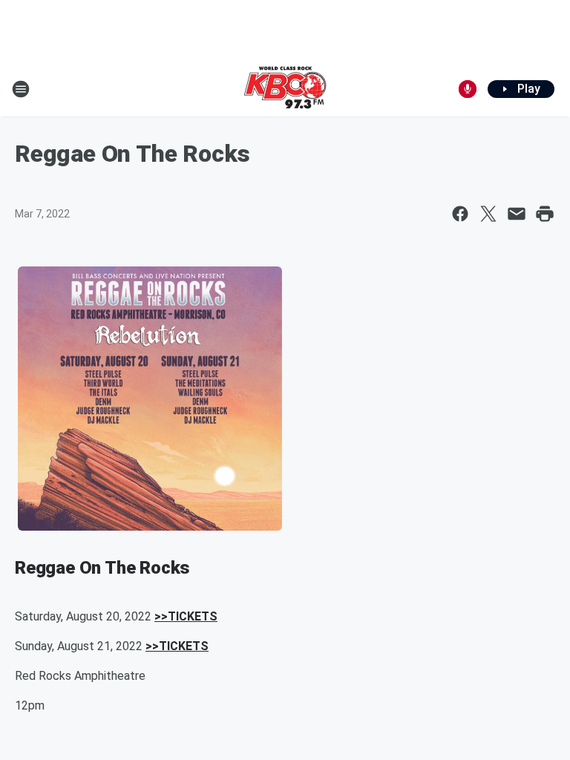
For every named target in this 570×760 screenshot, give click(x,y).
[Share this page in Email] (516, 213)
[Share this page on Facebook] (460, 213)
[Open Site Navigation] (21, 89)
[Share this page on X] (488, 213)
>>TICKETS (185, 616)
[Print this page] (544, 213)
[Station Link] (285, 89)
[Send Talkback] (467, 89)
